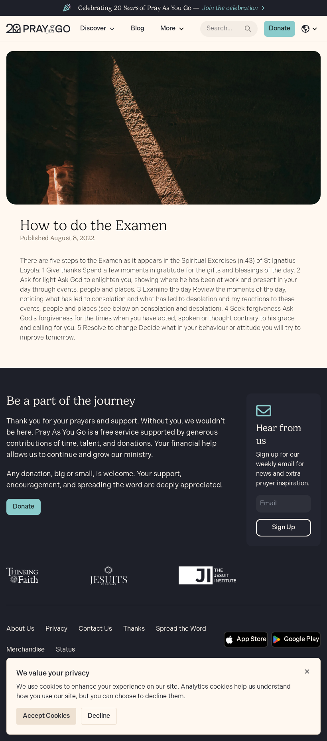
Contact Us (95, 629)
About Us (20, 629)
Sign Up (283, 527)
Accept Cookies (46, 716)
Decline (99, 716)
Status (65, 650)
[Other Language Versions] (309, 29)
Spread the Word (181, 629)
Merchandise (25, 650)
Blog (137, 28)
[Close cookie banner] (307, 671)
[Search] (248, 29)
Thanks (134, 629)
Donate (279, 28)
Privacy (56, 629)
